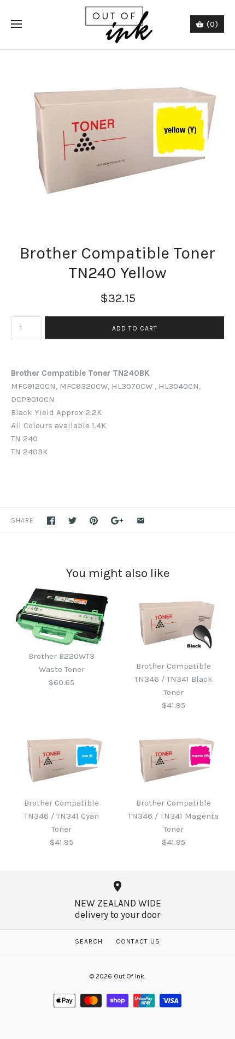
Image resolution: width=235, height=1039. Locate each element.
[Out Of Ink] (118, 24)
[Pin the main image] (94, 521)
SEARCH (89, 941)
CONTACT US (138, 941)
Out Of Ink (129, 976)
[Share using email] (141, 521)
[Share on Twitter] (72, 521)
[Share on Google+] (117, 521)
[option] (117, 135)
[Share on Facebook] (51, 521)
